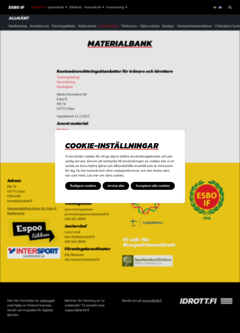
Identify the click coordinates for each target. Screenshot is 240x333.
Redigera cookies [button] (83, 186)
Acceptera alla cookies (153, 186)
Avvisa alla (116, 186)
